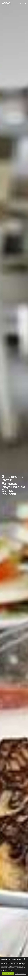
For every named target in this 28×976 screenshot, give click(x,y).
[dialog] (14, 966)
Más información (20, 969)
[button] (14, 970)
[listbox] (24, 959)
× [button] (26, 959)
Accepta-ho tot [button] (7, 973)
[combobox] (19, 3)
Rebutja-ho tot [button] (20, 973)
